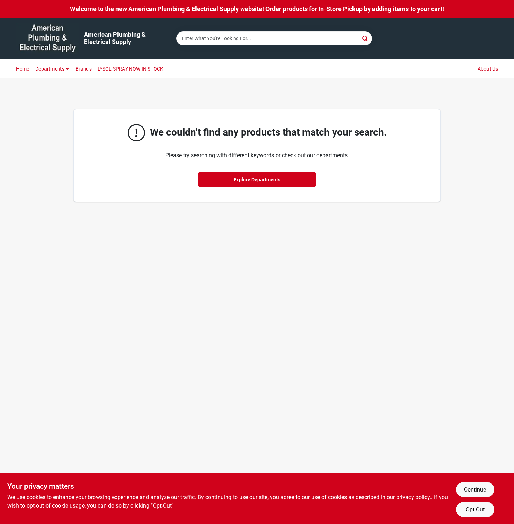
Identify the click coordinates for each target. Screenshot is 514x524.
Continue (475, 489)
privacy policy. (413, 497)
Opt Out (475, 509)
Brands (84, 69)
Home (22, 69)
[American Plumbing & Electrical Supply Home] (47, 38)
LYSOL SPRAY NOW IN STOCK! (131, 69)
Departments (49, 69)
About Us (488, 69)
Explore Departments (257, 179)
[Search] (365, 38)
